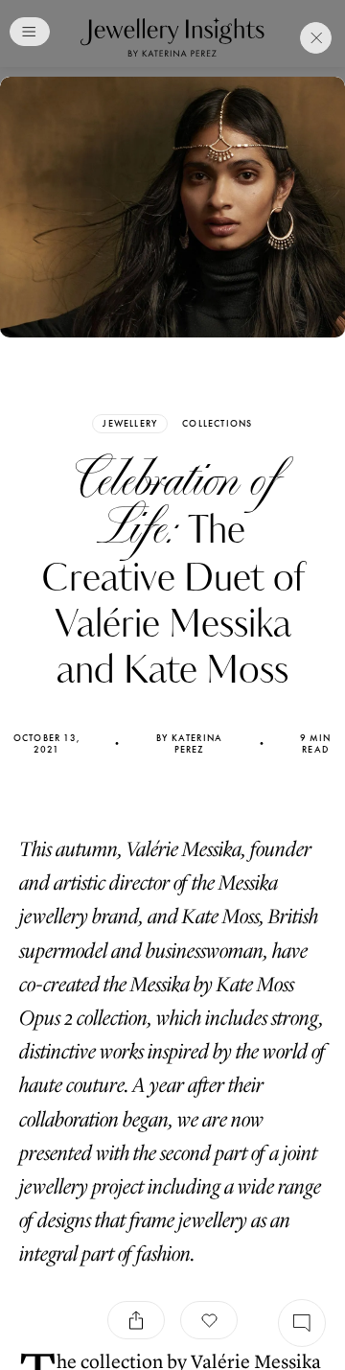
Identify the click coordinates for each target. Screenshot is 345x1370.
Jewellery (130, 423)
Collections (217, 424)
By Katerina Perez (189, 743)
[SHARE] (136, 1320)
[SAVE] (209, 1320)
